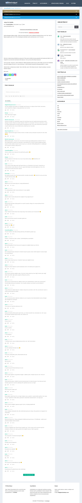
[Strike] (11, 96)
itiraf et (35, 3)
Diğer (20, 24)
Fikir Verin (59, 111)
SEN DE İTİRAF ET (62, 22)
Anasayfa (27, 3)
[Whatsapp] (10, 75)
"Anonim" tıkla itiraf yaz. (12, 8)
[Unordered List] (15, 96)
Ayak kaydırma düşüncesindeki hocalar (65, 95)
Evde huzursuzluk (67, 36)
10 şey (6, 79)
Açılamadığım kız (60, 87)
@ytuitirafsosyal (12, 14)
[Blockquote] (17, 96)
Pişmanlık (59, 117)
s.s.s (67, 3)
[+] (24, 96)
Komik (58, 113)
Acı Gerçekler (8, 78)
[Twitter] (7, 75)
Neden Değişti (60, 97)
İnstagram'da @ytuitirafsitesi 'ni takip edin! (29, 29)
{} (22, 96)
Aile (58, 105)
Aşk (58, 107)
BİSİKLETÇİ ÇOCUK (67, 44)
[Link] (20, 96)
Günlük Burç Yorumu (57, 3)
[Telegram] (12, 75)
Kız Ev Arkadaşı (72, 49)
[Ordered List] (13, 96)
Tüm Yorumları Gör (28, 474)
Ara (76, 27)
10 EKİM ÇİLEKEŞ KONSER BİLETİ (64, 93)
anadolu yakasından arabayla (63, 81)
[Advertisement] (29, 48)
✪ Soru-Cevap (60, 123)
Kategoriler (43, 3)
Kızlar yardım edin (61, 91)
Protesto (59, 119)
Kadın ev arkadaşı (61, 79)
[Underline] (10, 96)
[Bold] (6, 96)
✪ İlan (58, 121)
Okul (58, 115)
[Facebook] (5, 75)
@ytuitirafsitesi (12, 11)
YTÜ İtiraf (47, 501)
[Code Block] (19, 96)
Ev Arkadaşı (59, 89)
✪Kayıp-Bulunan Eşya (61, 125)
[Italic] (8, 96)
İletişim (73, 3)
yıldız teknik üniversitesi (62, 129)
